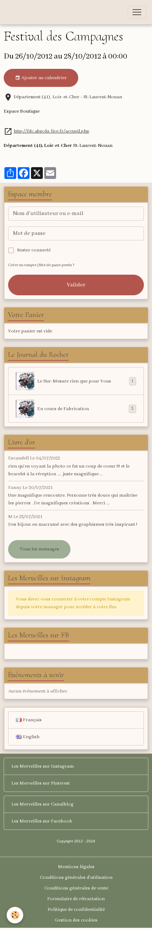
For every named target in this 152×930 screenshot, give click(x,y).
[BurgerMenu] (137, 12)
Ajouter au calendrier (43, 78)
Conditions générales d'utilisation (76, 877)
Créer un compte (22, 265)
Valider (76, 285)
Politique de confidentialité (76, 909)
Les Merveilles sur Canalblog (42, 804)
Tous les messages (39, 549)
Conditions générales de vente (76, 888)
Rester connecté (34, 250)
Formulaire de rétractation (76, 899)
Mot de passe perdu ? (57, 265)
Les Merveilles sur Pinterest (40, 783)
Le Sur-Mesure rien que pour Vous (85, 381)
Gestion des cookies (76, 920)
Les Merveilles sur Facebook (41, 821)
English (30, 737)
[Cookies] (15, 915)
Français (32, 720)
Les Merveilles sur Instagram (42, 766)
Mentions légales (76, 867)
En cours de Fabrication (85, 408)
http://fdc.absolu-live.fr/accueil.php (51, 131)
